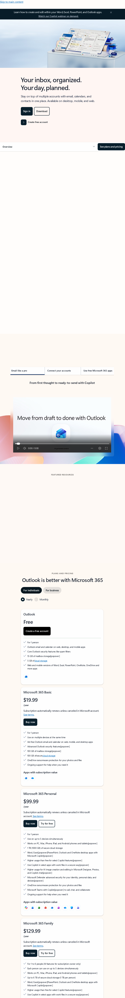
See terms (28, 714)
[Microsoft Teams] (78, 907)
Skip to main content (11, 1)
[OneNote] (58, 907)
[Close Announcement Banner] (110, 12)
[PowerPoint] (45, 907)
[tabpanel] (62, 254)
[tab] (19, 184)
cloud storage (41, 660)
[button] (49, 147)
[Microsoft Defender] (71, 907)
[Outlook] (26, 778)
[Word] (32, 907)
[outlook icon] (26, 676)
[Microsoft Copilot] (26, 907)
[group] (35, 511)
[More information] (52, 656)
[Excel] (39, 907)
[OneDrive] (32, 778)
